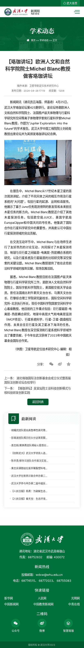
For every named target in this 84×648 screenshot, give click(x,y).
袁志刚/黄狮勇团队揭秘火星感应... (29, 445)
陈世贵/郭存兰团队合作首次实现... (29, 460)
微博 (42, 630)
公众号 (16, 630)
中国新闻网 (11, 604)
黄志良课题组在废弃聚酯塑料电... (29, 468)
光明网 (75, 598)
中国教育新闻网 (43, 604)
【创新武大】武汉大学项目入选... (29, 453)
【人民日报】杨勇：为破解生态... (29, 491)
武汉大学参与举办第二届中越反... (29, 483)
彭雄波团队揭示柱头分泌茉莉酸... (29, 437)
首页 (33, 40)
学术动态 (44, 40)
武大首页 (72, 3)
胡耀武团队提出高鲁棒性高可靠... (29, 430)
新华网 (8, 598)
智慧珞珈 (68, 630)
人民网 (42, 598)
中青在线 (74, 604)
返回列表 (38, 402)
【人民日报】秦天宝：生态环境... (29, 498)
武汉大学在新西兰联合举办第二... (29, 475)
